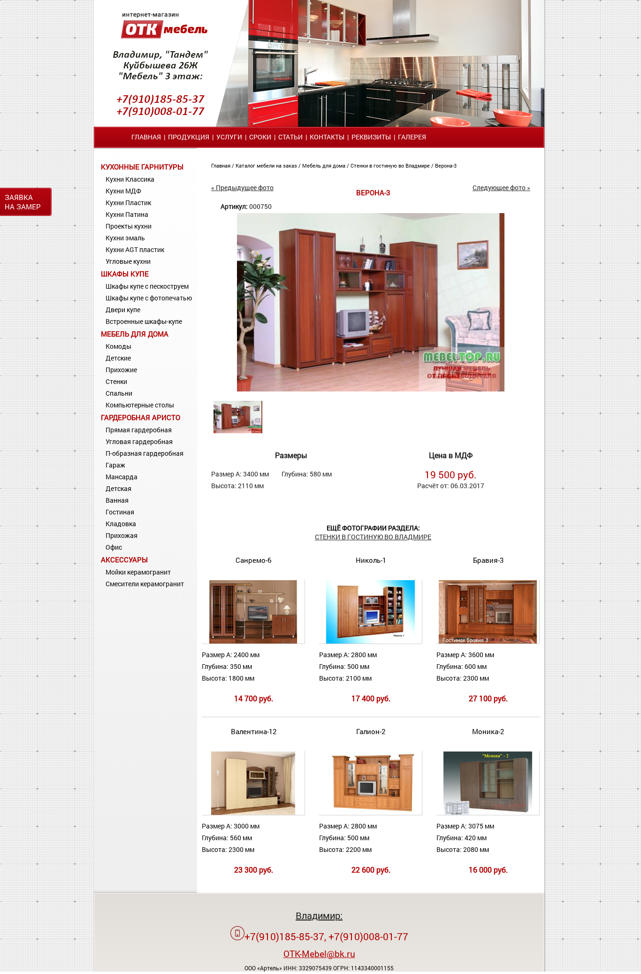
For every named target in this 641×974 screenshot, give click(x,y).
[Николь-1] (370, 641)
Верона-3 (446, 165)
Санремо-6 (253, 560)
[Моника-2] (488, 812)
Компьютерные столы (140, 404)
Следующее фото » (501, 187)
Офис (114, 547)
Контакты (327, 136)
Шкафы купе (125, 273)
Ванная (117, 500)
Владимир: (319, 915)
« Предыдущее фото (242, 187)
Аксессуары (124, 559)
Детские (118, 357)
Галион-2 (370, 731)
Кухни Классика (130, 179)
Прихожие (121, 369)
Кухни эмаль (125, 237)
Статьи (290, 136)
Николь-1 (371, 560)
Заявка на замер (23, 201)
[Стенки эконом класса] (370, 388)
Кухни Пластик (128, 202)
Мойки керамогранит (138, 572)
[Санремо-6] (253, 641)
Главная (146, 136)
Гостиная (120, 511)
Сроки (260, 136)
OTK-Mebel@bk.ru (319, 953)
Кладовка (121, 523)
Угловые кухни (128, 261)
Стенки (116, 381)
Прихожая (121, 535)
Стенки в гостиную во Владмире (391, 165)
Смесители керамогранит (145, 583)
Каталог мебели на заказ (267, 165)
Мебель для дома (134, 333)
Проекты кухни (129, 226)
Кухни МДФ (123, 190)
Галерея (412, 136)
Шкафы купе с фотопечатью (149, 297)
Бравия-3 (488, 560)
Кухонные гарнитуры (142, 166)
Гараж (115, 464)
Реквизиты (371, 136)
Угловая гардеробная (139, 441)
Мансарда (121, 476)
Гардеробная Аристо (140, 417)
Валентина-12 (253, 731)
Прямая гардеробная (139, 429)
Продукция (188, 136)
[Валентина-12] (253, 812)
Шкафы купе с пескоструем (147, 286)
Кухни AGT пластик (135, 249)
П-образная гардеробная (144, 453)
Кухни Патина (127, 214)
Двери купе (123, 309)
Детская (118, 488)
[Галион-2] (370, 812)
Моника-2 (488, 731)
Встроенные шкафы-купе (144, 321)
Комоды (118, 346)
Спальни (119, 393)
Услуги (229, 136)
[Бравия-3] (487, 641)
